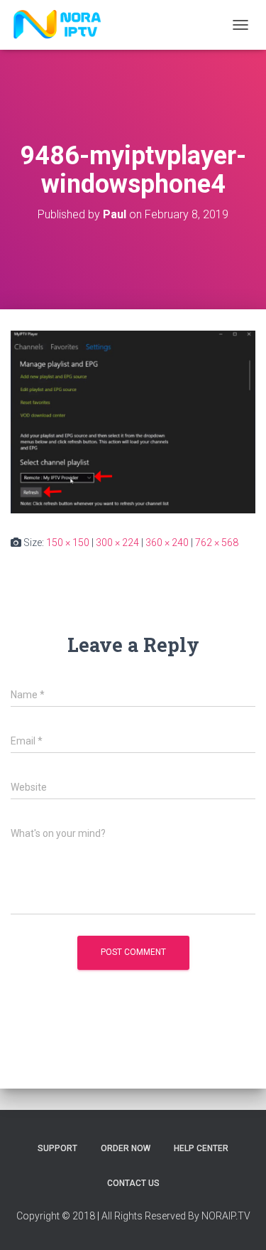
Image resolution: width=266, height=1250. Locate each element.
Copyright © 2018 (55, 1216)
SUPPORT (57, 1148)
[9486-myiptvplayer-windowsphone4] (133, 421)
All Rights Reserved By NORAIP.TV (175, 1216)
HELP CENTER (201, 1148)
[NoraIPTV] (63, 25)
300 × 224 (117, 542)
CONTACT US (133, 1183)
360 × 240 (167, 542)
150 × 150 (67, 542)
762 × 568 (216, 542)
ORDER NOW (125, 1148)
